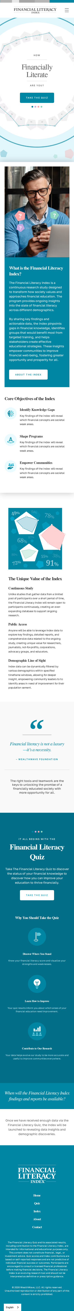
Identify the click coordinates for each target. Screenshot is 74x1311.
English (9, 1307)
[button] (66, 10)
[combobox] (12, 1307)
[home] (31, 10)
